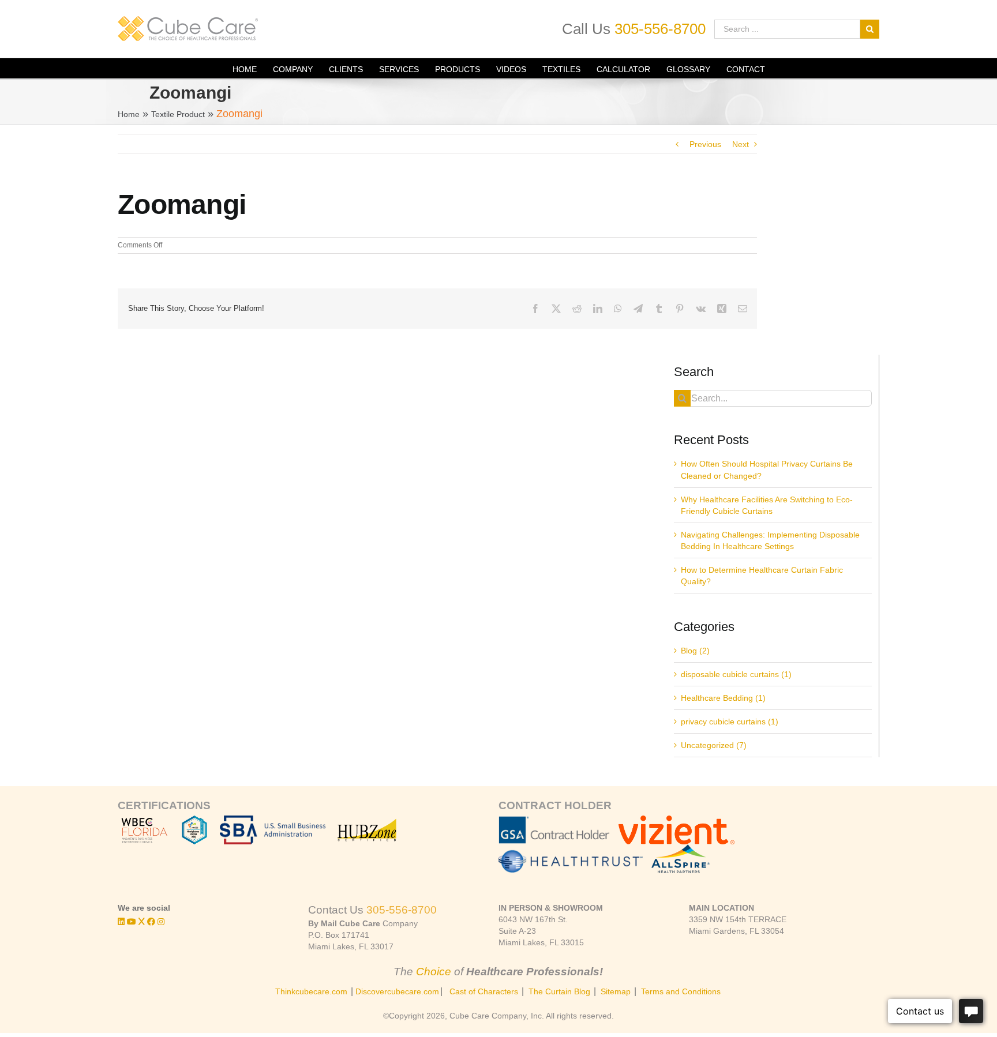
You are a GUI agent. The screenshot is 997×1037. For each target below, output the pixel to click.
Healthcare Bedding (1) (723, 697)
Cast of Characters (483, 991)
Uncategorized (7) (714, 745)
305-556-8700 (660, 28)
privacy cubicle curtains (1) (729, 721)
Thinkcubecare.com (311, 991)
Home (129, 114)
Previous (705, 144)
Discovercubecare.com (397, 991)
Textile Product (178, 114)
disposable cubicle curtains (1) (736, 674)
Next (740, 144)
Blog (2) (695, 650)
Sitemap (616, 991)
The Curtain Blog (559, 991)
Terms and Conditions (681, 991)
